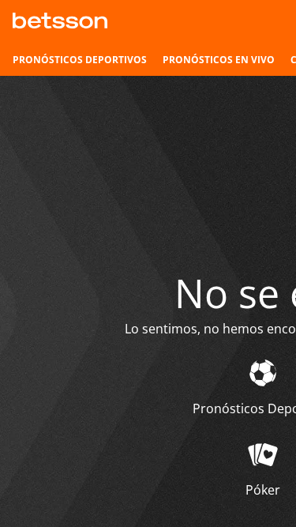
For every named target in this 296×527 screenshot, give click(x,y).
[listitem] (80, 60)
